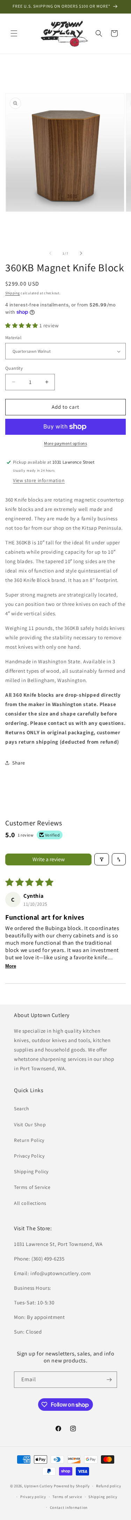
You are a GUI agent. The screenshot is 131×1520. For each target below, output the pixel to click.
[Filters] (101, 859)
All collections (30, 1203)
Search (21, 1108)
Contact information (69, 1507)
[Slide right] (81, 253)
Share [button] (18, 763)
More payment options (65, 443)
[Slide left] (50, 253)
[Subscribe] (109, 1379)
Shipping (12, 293)
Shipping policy (102, 1496)
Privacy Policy (29, 1156)
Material (13, 338)
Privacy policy (33, 1496)
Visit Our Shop (30, 1124)
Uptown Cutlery (38, 1485)
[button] (14, 33)
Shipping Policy (31, 1171)
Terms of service (67, 1496)
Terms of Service (32, 1187)
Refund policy (108, 1485)
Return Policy (29, 1140)
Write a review (48, 859)
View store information (39, 480)
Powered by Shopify (72, 1485)
